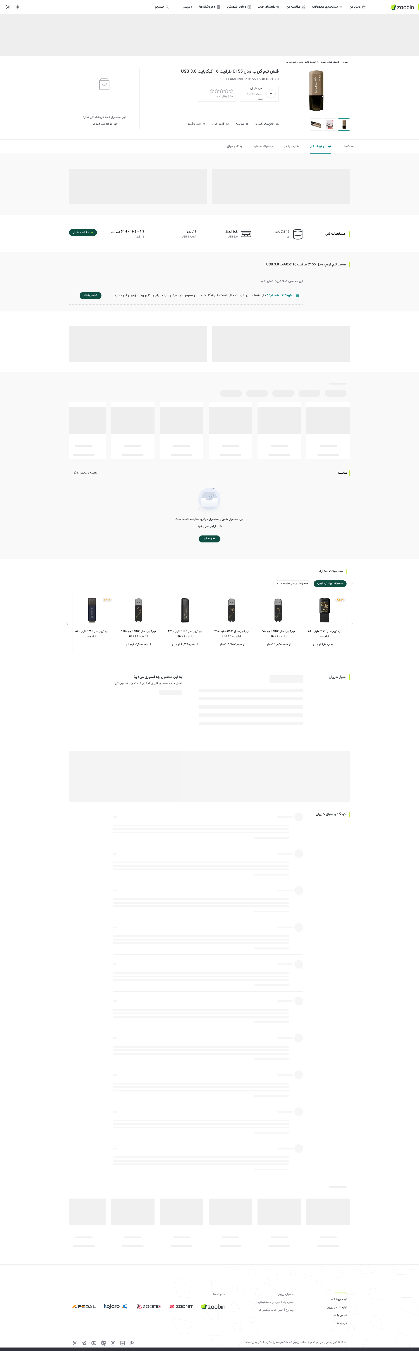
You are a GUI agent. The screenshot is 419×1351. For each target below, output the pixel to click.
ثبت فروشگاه (339, 1299)
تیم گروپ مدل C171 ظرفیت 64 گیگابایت (324, 634)
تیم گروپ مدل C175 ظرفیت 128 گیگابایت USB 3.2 (185, 634)
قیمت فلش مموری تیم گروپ (301, 62)
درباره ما (342, 1323)
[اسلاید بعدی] (67, 623)
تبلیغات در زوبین (337, 1307)
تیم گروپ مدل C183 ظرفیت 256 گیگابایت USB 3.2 (231, 634)
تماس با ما (340, 1315)
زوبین (346, 62)
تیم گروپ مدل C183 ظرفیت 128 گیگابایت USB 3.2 (138, 634)
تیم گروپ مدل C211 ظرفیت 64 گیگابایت (91, 634)
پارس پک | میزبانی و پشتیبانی (276, 1302)
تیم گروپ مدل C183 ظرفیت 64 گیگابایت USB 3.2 (278, 634)
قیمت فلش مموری (329, 62)
